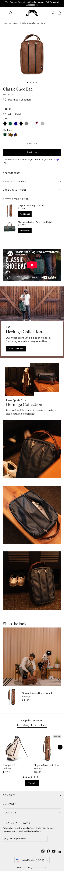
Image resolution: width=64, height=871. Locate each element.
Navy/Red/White (37, 124)
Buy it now (32, 152)
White (32, 124)
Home (5, 23)
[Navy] (16, 124)
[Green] (10, 124)
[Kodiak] (10, 135)
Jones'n (9, 795)
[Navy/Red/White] (37, 124)
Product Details (14, 181)
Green (10, 124)
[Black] (5, 124)
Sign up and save (16, 823)
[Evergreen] (5, 135)
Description (11, 173)
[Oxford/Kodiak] (16, 135)
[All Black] (21, 124)
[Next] (60, 747)
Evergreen (5, 135)
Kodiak (10, 135)
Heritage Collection (32, 725)
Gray (26, 124)
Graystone (42, 124)
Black (5, 124)
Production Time (15, 190)
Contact (10, 812)
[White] (32, 124)
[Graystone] (42, 124)
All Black (21, 124)
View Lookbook (16, 348)
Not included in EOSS (17, 23)
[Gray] (26, 124)
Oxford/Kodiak (16, 135)
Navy (16, 124)
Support (9, 804)
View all (32, 783)
